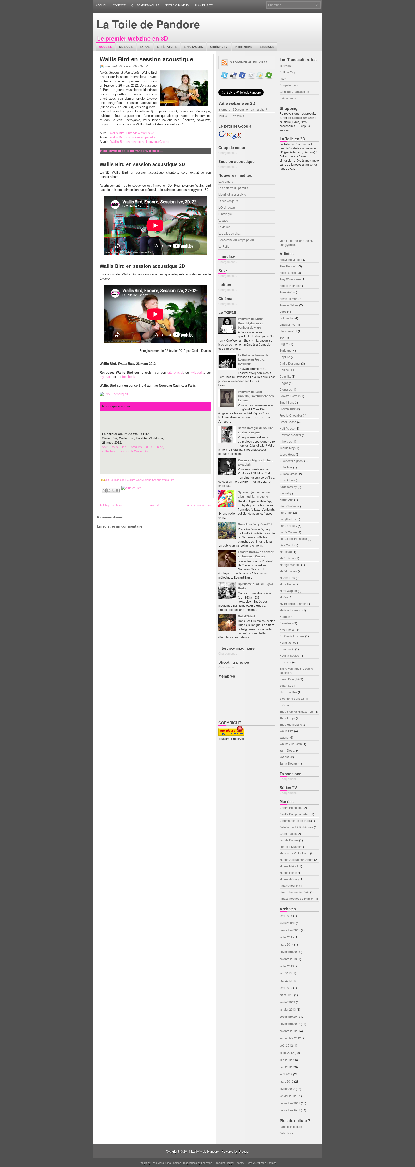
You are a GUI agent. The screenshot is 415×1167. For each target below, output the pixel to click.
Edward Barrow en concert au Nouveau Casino (256, 554)
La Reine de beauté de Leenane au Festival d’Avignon (253, 359)
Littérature (167, 46)
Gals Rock (286, 1133)
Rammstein (287, 649)
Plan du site (204, 5)
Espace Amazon (303, 117)
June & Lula (287, 480)
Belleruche (287, 318)
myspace (106, 377)
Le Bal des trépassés (293, 539)
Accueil (101, 5)
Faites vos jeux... (229, 201)
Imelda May (287, 448)
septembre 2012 (290, 1038)
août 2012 (286, 1045)
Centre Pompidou (291, 807)
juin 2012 (286, 1060)
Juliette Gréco (289, 474)
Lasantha (206, 1163)
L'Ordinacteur (227, 207)
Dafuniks (285, 376)
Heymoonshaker (290, 435)
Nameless (286, 623)
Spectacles (193, 46)
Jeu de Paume (289, 840)
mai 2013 (286, 980)
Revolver (285, 662)
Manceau (286, 551)
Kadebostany (288, 487)
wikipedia (197, 372)
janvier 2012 (288, 1096)
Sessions (267, 46)
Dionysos (286, 389)
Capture (285, 357)
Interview (285, 65)
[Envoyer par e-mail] (104, 490)
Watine (284, 737)
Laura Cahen (288, 532)
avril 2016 (286, 915)
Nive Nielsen (288, 629)
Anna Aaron (287, 292)
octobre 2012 (288, 1031)
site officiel (175, 372)
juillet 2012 (287, 1052)
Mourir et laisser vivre (232, 194)
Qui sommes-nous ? (145, 5)
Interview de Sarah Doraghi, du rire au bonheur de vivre (250, 323)
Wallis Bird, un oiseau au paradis (132, 137)
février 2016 (287, 923)
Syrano (284, 705)
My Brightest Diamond (294, 603)
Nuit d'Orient (246, 616)
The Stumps (287, 718)
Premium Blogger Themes (229, 1163)
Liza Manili (287, 545)
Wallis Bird (168, 479)
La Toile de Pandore (148, 24)
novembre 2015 (290, 930)
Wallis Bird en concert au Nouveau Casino (139, 142)
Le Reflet (224, 246)
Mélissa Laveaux (291, 610)
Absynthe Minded (291, 259)
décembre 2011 (290, 1103)
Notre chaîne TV (177, 5)
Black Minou (288, 324)
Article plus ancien (199, 505)
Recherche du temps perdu (236, 240)
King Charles (288, 506)
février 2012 (287, 1088)
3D (107, 479)
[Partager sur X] (113, 490)
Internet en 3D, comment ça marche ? (242, 109)
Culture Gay (134, 479)
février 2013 (287, 1002)
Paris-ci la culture (291, 1126)
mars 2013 (286, 995)
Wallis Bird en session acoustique (146, 59)
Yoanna (285, 757)
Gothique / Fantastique (294, 91)
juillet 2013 (287, 966)
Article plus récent (111, 505)
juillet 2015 (287, 937)
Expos (145, 46)
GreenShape (288, 422)
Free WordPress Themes (166, 1163)
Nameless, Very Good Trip (255, 524)
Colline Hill (287, 370)
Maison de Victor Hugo (294, 853)
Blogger (244, 1151)
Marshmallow (288, 571)
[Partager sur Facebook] (118, 490)
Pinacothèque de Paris (294, 892)
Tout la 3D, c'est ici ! (231, 116)
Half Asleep (287, 428)
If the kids (286, 441)
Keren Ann (286, 500)
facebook (128, 377)
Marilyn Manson (290, 564)
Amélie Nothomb (290, 285)
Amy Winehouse (290, 279)
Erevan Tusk (288, 409)
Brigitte (284, 344)
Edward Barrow (290, 396)
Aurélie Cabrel (289, 305)
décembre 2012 (290, 1016)
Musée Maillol (289, 866)
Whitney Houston (291, 744)
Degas (284, 383)
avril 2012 (286, 1074)
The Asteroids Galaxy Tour (297, 711)
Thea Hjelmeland (291, 724)
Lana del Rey (288, 526)
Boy (282, 337)
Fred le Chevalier (291, 415)
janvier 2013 (288, 1009)
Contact (119, 5)
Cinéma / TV (218, 46)
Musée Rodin (288, 872)
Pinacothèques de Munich (297, 898)
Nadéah (285, 616)
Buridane (286, 350)
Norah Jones (288, 642)
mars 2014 (286, 944)
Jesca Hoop (287, 454)
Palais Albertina (290, 885)
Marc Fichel (287, 558)
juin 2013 (286, 973)
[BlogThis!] (108, 490)
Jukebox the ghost (291, 461)
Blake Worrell (288, 331)
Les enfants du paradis (233, 188)
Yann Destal (287, 750)
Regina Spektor (290, 655)
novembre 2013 (290, 951)
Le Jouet (224, 227)
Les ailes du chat (229, 233)
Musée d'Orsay (289, 879)
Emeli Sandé (288, 402)
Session (156, 479)
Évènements (288, 98)
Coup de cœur (118, 479)
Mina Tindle (287, 584)
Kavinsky (285, 493)
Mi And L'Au (287, 577)
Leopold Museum (291, 846)
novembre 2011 (290, 1110)
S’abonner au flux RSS (248, 62)
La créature (225, 181)
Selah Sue (286, 685)
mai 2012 (286, 1067)
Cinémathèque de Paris (295, 820)
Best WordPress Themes (261, 1163)
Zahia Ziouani (289, 763)
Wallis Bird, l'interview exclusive (132, 133)
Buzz (283, 78)
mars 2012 (286, 1081)
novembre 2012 (290, 1024)
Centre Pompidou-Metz (295, 814)
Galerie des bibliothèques (296, 827)
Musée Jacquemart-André (296, 859)
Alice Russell (288, 272)
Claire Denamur (290, 363)
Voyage (223, 220)
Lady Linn (286, 513)
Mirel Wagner (288, 590)
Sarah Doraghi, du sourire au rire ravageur (255, 430)
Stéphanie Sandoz (292, 698)
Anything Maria (289, 298)
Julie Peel (286, 467)
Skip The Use (288, 692)
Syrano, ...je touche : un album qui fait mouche (254, 494)
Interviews (243, 46)
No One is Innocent (292, 636)
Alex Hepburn (289, 266)
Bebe (283, 311)
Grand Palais (288, 833)
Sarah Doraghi (289, 679)
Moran (284, 597)
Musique (126, 46)
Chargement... (227, 152)
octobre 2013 (288, 959)
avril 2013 (286, 988)
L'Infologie (225, 214)
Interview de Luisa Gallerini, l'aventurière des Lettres (256, 395)
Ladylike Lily (288, 519)
